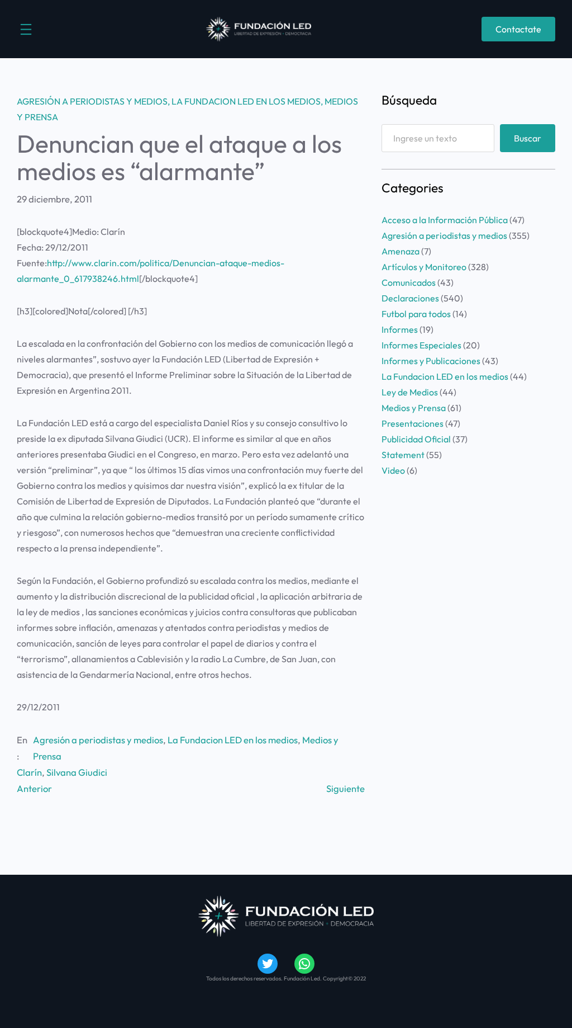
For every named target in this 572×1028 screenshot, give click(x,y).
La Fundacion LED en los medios (246, 101)
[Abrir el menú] (26, 29)
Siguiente (345, 788)
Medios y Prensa (414, 407)
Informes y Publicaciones (431, 360)
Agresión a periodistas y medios (92, 101)
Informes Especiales (421, 345)
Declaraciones (410, 298)
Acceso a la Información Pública (445, 219)
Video (393, 470)
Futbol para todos (416, 313)
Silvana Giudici (76, 772)
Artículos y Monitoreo (424, 266)
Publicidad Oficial (416, 439)
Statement (403, 454)
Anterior (34, 788)
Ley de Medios (410, 392)
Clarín (29, 772)
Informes (400, 329)
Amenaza (401, 251)
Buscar (527, 138)
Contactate (518, 29)
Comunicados (409, 282)
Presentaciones (413, 423)
